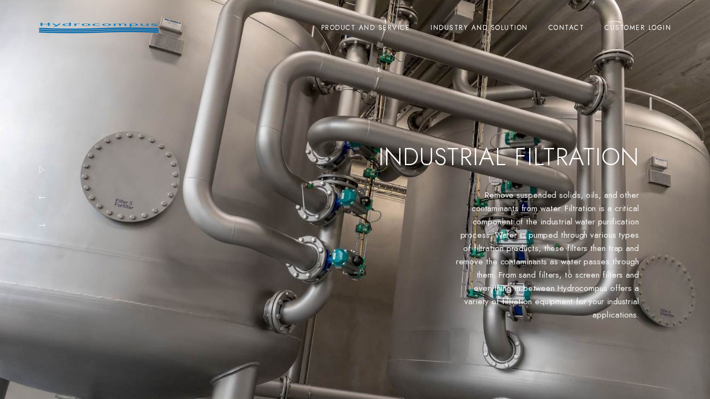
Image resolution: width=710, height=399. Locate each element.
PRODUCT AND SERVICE (365, 27)
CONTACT (567, 27)
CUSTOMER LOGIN (638, 27)
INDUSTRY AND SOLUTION (479, 27)
